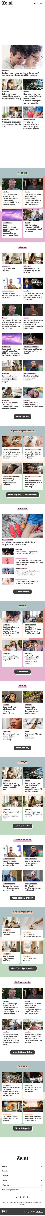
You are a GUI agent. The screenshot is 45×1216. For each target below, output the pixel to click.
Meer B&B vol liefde (22, 1052)
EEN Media (39, 1212)
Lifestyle (5, 1185)
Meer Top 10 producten (22, 968)
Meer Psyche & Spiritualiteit (22, 494)
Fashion (5, 1176)
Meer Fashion (22, 591)
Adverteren (20, 1202)
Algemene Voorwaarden (33, 1202)
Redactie (6, 1202)
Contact (22, 1204)
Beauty (5, 1171)
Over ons (13, 1202)
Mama (4, 1166)
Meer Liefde (22, 671)
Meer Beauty (22, 747)
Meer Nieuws (22, 416)
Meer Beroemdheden (22, 897)
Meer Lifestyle (22, 825)
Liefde (4, 1180)
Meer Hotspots (22, 1128)
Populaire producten (10, 1190)
